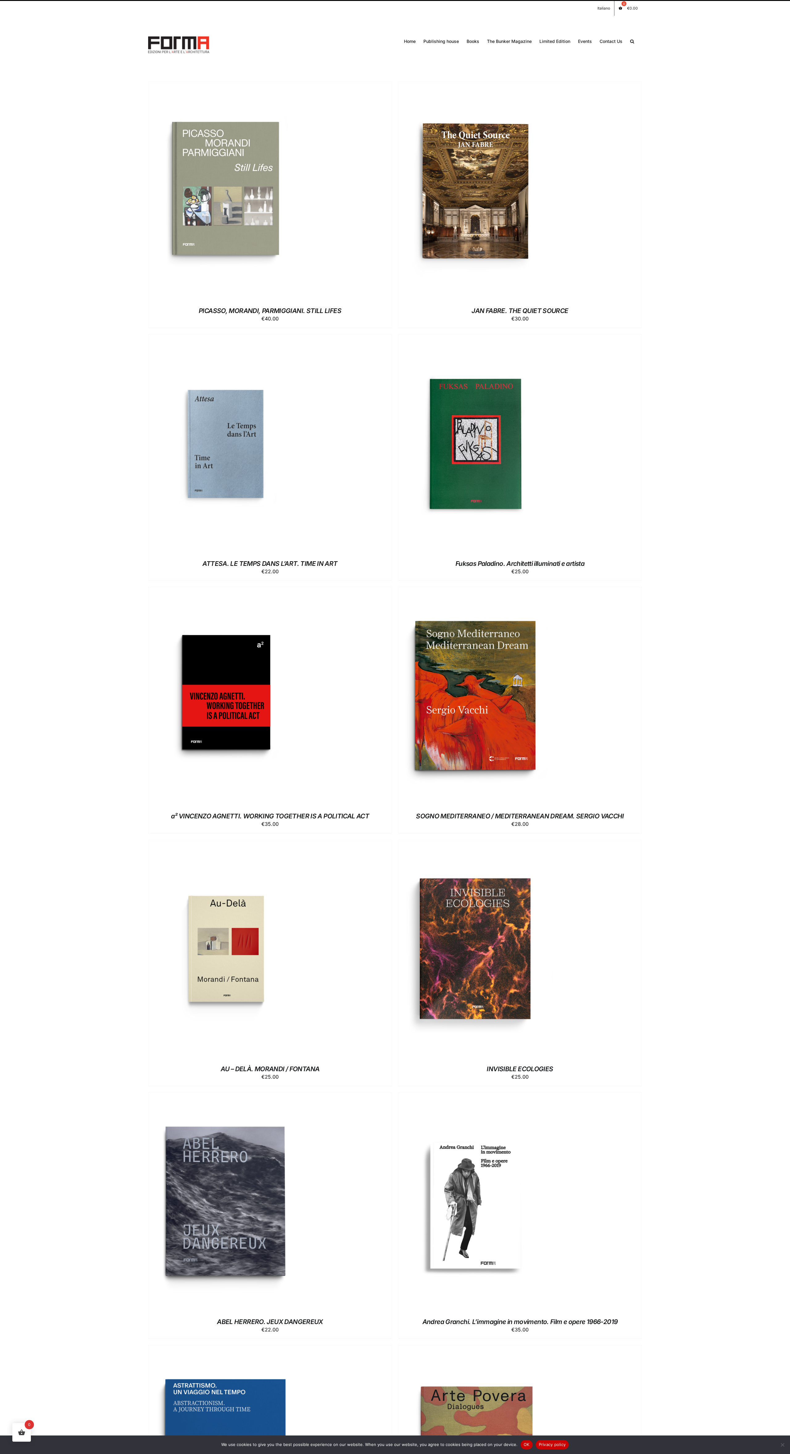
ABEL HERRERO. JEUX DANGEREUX (270, 1322)
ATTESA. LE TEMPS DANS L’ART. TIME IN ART (269, 563)
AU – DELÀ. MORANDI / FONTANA (270, 1069)
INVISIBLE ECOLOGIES (520, 1069)
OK (527, 1444)
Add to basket (212, 192)
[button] (632, 40)
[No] (782, 1445)
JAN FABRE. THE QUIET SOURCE (520, 311)
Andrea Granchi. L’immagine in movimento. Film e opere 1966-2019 (520, 1322)
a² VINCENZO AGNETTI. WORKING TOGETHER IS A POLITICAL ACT (270, 816)
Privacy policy (552, 1444)
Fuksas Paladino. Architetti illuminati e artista (519, 563)
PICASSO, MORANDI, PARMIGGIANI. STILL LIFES (270, 311)
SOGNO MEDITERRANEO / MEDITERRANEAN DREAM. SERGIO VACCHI (520, 816)
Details (247, 192)
